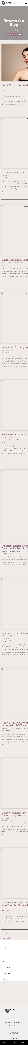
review (4, 1042)
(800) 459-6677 (14, 1038)
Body (2, 943)
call (14, 1042)
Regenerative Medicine (7, 961)
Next (20, 934)
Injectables (10, 88)
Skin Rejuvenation (12, 262)
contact (23, 1042)
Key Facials (10, 350)
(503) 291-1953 (14, 1036)
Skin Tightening (5, 973)
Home (12, 30)
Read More (15, 104)
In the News (4, 949)
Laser (8, 175)
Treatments (20, 262)
